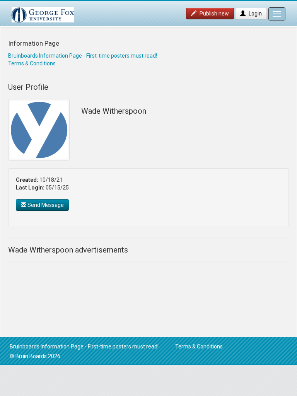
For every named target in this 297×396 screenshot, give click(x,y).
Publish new (213, 13)
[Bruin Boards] (43, 10)
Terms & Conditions (32, 63)
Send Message (45, 205)
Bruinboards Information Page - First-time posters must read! (82, 56)
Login (255, 13)
